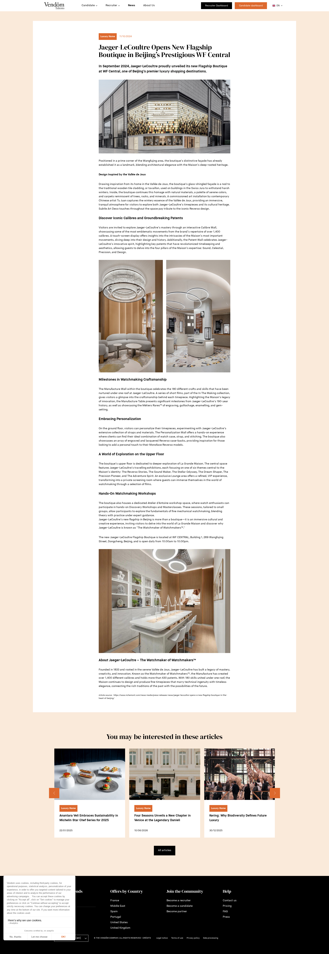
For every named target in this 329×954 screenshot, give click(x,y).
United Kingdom (120, 928)
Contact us (229, 900)
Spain (114, 911)
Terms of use (177, 938)
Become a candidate (180, 906)
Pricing (227, 906)
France (114, 900)
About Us (149, 5)
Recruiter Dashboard (216, 5)
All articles (164, 850)
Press (226, 917)
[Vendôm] (54, 5)
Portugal (115, 917)
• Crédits (146, 938)
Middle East (117, 906)
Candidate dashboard (251, 5)
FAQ (225, 911)
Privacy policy (193, 938)
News (131, 5)
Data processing (210, 938)
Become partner (177, 911)
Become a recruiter (179, 900)
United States (119, 922)
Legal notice (162, 938)
